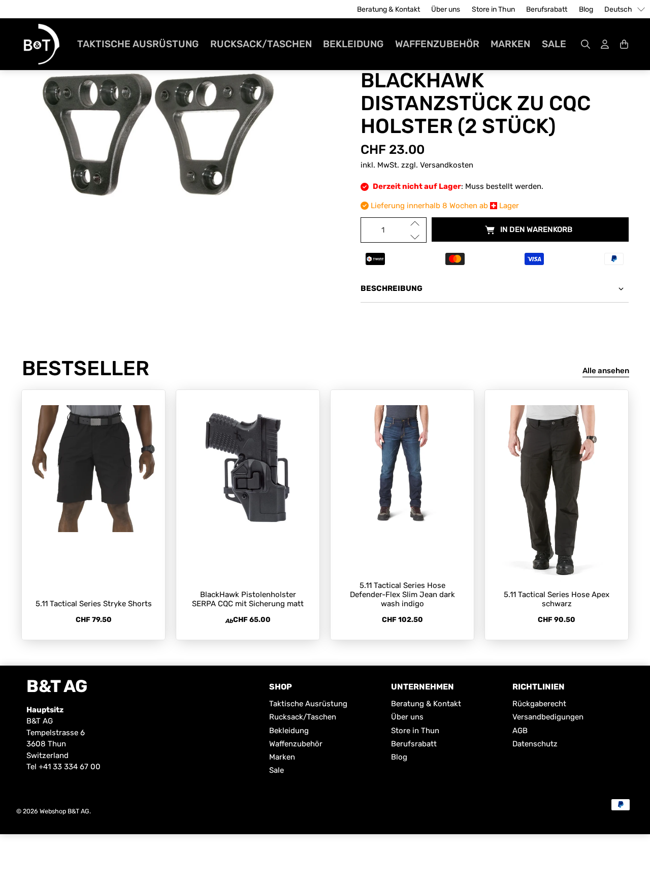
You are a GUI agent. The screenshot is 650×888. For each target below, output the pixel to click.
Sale (554, 44)
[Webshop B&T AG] (41, 44)
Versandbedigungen (547, 716)
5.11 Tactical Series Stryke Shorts (94, 603)
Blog (586, 9)
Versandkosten (446, 165)
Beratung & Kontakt (388, 9)
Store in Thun (493, 9)
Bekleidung (353, 44)
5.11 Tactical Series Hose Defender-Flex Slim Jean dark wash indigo (402, 594)
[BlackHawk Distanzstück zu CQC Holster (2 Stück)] (155, 136)
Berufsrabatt (546, 9)
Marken (510, 44)
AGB (520, 730)
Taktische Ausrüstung (138, 44)
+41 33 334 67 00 (70, 766)
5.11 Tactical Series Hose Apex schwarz (556, 599)
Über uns (445, 9)
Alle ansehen (605, 370)
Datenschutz (535, 743)
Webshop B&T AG (64, 811)
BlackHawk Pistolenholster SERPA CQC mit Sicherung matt (248, 599)
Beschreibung (391, 288)
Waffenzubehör (437, 44)
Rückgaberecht (539, 703)
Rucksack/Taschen (261, 44)
